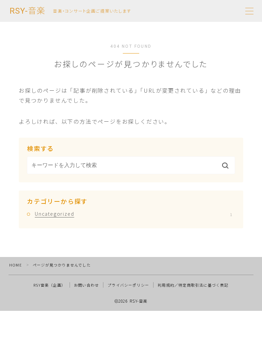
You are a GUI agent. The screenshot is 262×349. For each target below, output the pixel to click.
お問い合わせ (86, 285)
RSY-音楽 (27, 10)
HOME (15, 265)
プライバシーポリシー (128, 285)
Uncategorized (133, 213)
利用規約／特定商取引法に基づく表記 (193, 285)
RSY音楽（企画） (49, 285)
